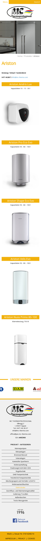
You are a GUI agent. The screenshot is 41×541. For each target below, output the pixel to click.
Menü (5, 2)
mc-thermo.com (23, 430)
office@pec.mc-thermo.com (20, 434)
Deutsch (37, 2)
